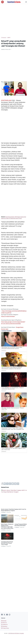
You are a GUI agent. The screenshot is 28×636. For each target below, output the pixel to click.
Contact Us (4, 624)
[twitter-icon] (4, 615)
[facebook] (4, 484)
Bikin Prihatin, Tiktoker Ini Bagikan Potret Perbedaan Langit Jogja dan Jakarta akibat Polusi (7, 526)
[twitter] (7, 484)
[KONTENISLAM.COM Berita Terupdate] (14, 2)
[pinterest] (15, 484)
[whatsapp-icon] (9, 615)
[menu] (2, 2)
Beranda (4, 620)
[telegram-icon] (7, 615)
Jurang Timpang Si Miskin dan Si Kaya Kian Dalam (21, 525)
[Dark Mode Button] (26, 2)
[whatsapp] (10, 484)
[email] (18, 484)
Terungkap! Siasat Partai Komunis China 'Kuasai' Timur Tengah (7, 543)
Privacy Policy (5, 628)
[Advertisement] (14, 20)
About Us (4, 622)
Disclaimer (4, 626)
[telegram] (12, 484)
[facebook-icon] (2, 615)
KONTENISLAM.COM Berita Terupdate (16, 633)
